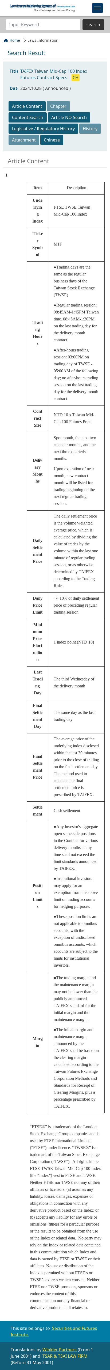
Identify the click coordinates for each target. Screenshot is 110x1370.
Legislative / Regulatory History (43, 129)
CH (75, 78)
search (93, 25)
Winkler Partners (59, 1350)
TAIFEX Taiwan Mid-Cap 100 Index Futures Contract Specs (53, 74)
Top (101, 1359)
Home (15, 40)
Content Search (27, 117)
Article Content (27, 106)
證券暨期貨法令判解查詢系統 (42, 7)
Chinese (52, 140)
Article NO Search (69, 117)
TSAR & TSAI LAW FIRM (65, 1356)
